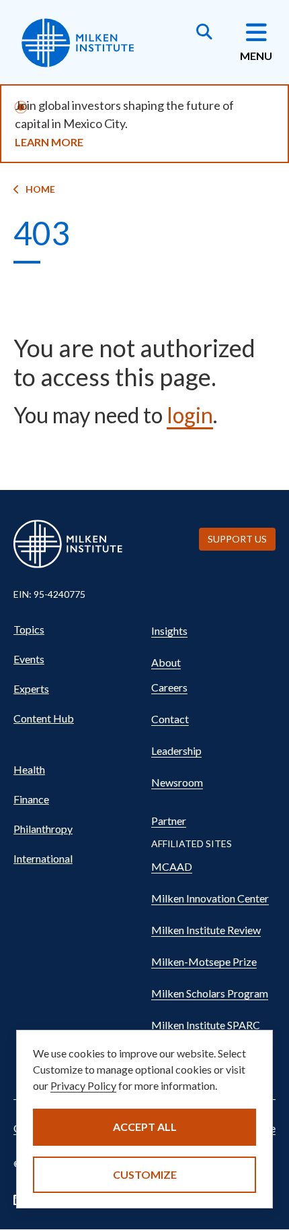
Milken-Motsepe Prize (204, 961)
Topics (28, 629)
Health (29, 769)
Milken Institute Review (206, 929)
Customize (145, 1174)
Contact (170, 718)
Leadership (176, 750)
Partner (168, 820)
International (43, 858)
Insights (169, 630)
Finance (31, 799)
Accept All (145, 1126)
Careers (169, 687)
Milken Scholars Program (209, 993)
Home (40, 189)
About (166, 662)
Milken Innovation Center (210, 898)
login (190, 415)
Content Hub (43, 718)
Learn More (49, 141)
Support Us (237, 539)
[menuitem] (75, 629)
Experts (31, 688)
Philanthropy (43, 828)
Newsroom (177, 782)
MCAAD (171, 866)
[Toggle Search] (204, 33)
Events (28, 658)
